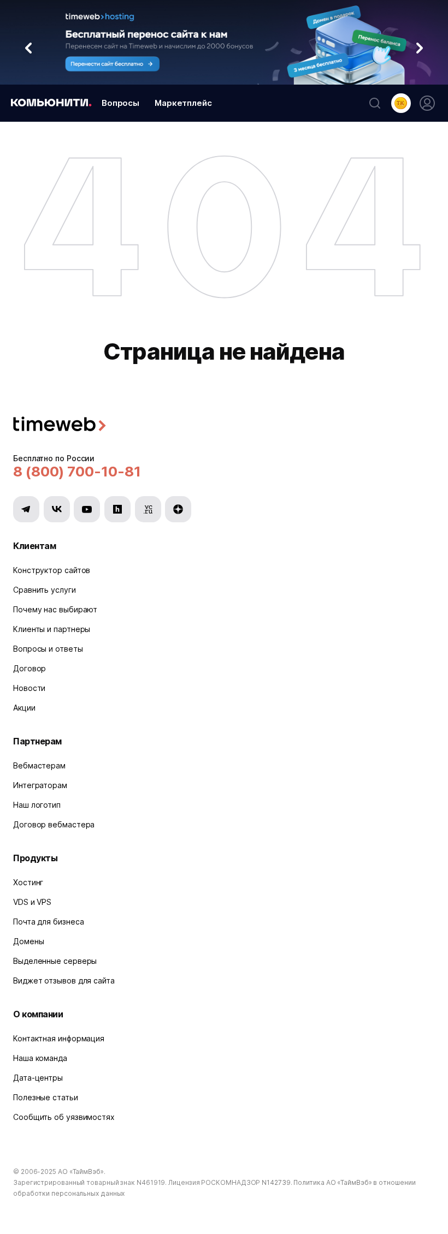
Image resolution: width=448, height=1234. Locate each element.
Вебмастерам (39, 765)
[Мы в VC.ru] (148, 509)
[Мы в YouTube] (87, 509)
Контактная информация (58, 1038)
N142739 (276, 1182)
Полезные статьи (45, 1097)
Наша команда (40, 1058)
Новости (29, 688)
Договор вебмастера (54, 824)
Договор (29, 668)
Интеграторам (40, 785)
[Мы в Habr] (117, 509)
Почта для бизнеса (48, 921)
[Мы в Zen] (178, 509)
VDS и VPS (32, 902)
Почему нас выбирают (55, 609)
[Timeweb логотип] (224, 425)
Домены (28, 941)
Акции (24, 707)
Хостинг (28, 882)
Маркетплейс (183, 103)
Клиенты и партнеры (51, 629)
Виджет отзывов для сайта (64, 980)
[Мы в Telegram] (26, 509)
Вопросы (120, 103)
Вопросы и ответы (48, 648)
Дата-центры (38, 1077)
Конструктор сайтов (51, 570)
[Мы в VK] (57, 509)
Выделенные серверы (55, 960)
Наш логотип (37, 804)
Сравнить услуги (44, 589)
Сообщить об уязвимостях (64, 1117)
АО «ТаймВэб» (81, 1171)
